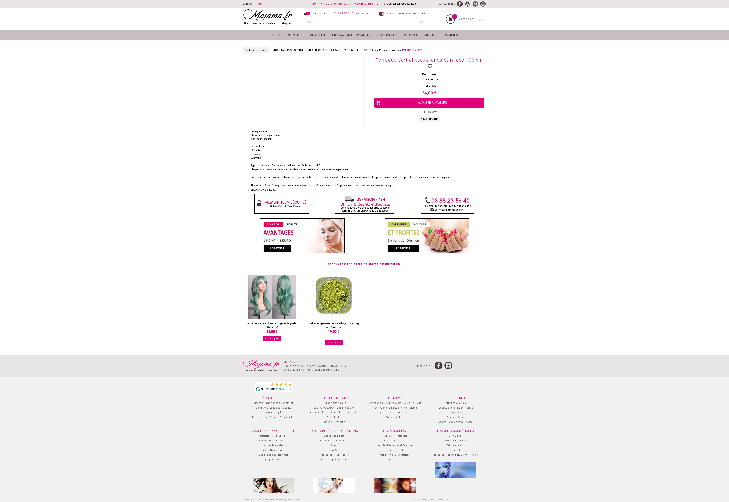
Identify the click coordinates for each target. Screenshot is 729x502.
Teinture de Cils (456, 445)
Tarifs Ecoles (334, 417)
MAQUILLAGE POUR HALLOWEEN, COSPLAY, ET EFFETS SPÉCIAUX (342, 50)
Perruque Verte (412, 50)
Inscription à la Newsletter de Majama (395, 407)
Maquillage (318, 35)
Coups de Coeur (456, 417)
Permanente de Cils (456, 440)
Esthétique (410, 35)
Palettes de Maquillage (273, 436)
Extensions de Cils (455, 450)
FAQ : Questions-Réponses (394, 412)
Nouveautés (455, 412)
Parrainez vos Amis (455, 403)
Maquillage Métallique (334, 459)
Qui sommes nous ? (334, 403)
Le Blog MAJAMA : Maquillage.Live (334, 407)
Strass (334, 445)
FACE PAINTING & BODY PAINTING (334, 431)
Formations (452, 35)
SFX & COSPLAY (394, 431)
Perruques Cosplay (389, 50)
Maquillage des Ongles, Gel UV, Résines (456, 455)
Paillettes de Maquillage (334, 440)
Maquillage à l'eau (334, 436)
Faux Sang (395, 459)
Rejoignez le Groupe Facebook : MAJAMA (334, 412)
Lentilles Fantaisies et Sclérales (395, 445)
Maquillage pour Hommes (273, 455)
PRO (258, 3)
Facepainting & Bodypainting (351, 35)
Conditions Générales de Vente (273, 407)
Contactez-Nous (395, 417)
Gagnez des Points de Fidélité (456, 407)
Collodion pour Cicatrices (395, 455)
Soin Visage (455, 436)
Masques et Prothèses (395, 436)
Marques (430, 35)
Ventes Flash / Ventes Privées (456, 422)
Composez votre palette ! (273, 440)
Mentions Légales (273, 412)
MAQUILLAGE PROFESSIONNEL (289, 50)
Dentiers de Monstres (395, 440)
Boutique (275, 35)
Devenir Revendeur (334, 422)
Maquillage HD (273, 459)
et (334, 3)
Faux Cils (334, 450)
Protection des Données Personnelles (273, 417)
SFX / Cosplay (386, 35)
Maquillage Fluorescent (334, 455)
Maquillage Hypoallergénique (273, 450)
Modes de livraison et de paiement (273, 403)
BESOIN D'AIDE (395, 398)
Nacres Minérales (273, 445)
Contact (247, 3)
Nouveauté (295, 35)
